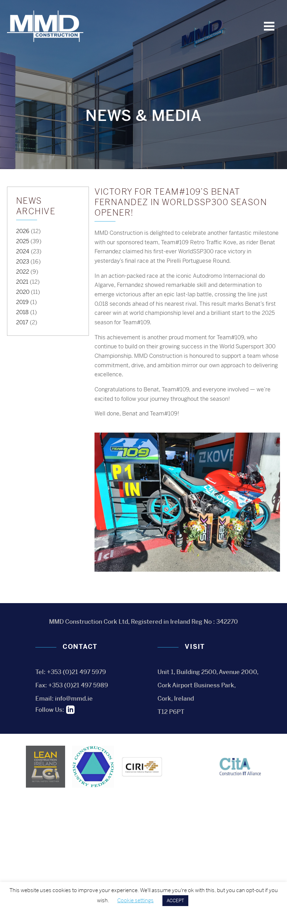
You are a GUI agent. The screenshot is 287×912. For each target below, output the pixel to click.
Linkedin (70, 709)
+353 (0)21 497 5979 (76, 672)
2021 (22, 281)
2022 (22, 271)
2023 (22, 261)
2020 (22, 292)
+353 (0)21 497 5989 (78, 685)
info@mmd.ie (74, 698)
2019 (22, 302)
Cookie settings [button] (135, 900)
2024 (22, 251)
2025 (22, 241)
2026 (22, 231)
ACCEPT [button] (175, 901)
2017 (22, 322)
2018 (22, 312)
